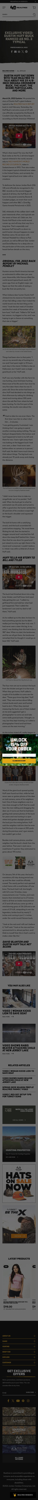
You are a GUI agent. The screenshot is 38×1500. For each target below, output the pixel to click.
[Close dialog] (37, 735)
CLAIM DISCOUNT (19, 761)
